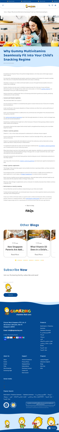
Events (5, 361)
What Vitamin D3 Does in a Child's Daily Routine (38, 248)
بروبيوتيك (42, 337)
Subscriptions (25, 366)
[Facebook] (4, 382)
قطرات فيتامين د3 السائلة (46, 341)
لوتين (41, 339)
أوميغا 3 (42, 334)
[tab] (15, 260)
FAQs (5, 366)
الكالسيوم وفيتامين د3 (45, 332)
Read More (15, 254)
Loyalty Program (44, 359)
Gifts (41, 368)
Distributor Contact (27, 368)
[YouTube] (4, 385)
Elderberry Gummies (45, 330)
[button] (3, 5)
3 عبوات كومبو (43, 347)
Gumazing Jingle (8, 370)
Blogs (9, 12)
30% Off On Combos (24, 1)
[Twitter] (4, 387)
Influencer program (45, 361)
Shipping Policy (26, 364)
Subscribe (10, 294)
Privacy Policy (25, 361)
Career (5, 364)
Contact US (25, 370)
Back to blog (30, 205)
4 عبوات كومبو (43, 350)
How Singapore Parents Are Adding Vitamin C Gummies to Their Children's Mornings (15, 248)
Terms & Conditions (27, 359)
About (5, 359)
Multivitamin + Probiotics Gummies (12, 394)
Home (5, 12)
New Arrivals (9, 1)
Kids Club (42, 366)
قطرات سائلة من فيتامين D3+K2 (36, 396)
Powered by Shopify (13, 334)
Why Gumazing (7, 368)
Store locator (25, 372)
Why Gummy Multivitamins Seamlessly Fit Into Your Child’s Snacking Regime (29, 12)
